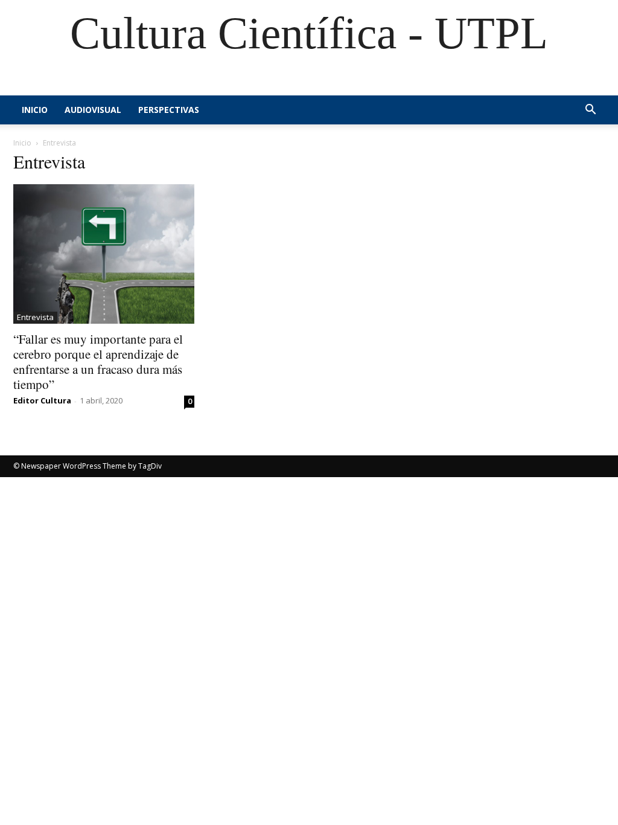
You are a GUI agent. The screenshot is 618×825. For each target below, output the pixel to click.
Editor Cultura (42, 400)
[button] (590, 111)
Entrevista (35, 317)
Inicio (35, 109)
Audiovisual (93, 109)
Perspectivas (168, 109)
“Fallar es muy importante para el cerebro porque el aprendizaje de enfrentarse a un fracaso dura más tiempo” (98, 361)
